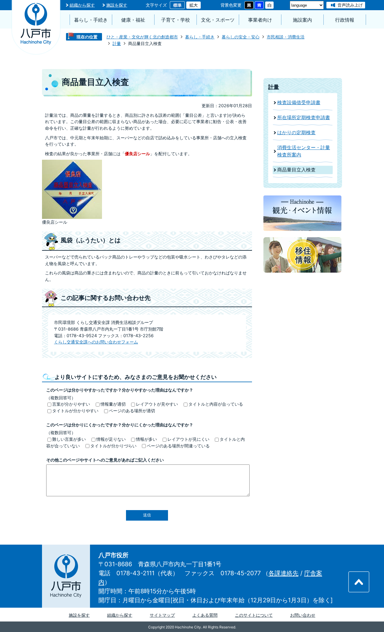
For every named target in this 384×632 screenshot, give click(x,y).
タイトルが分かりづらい (113, 445)
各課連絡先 (283, 573)
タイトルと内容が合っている (215, 404)
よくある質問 (205, 615)
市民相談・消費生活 (285, 36)
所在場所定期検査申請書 (303, 117)
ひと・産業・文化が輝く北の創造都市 (142, 36)
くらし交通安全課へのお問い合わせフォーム (96, 341)
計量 (116, 43)
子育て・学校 (175, 20)
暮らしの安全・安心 (241, 36)
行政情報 (344, 20)
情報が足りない (111, 439)
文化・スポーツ (218, 20)
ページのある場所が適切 (132, 410)
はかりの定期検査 (296, 132)
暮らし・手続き (91, 20)
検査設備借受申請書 (298, 102)
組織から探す (82, 5)
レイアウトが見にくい (188, 439)
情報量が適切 (113, 404)
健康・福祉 (133, 20)
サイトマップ (162, 615)
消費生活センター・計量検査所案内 (303, 151)
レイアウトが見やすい (157, 404)
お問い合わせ (302, 615)
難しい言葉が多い (69, 439)
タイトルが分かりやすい (75, 410)
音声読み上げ (350, 5)
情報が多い (146, 439)
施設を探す (116, 5)
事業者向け (260, 20)
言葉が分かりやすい (71, 404)
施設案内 (302, 20)
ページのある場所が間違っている (178, 445)
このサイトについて (254, 615)
